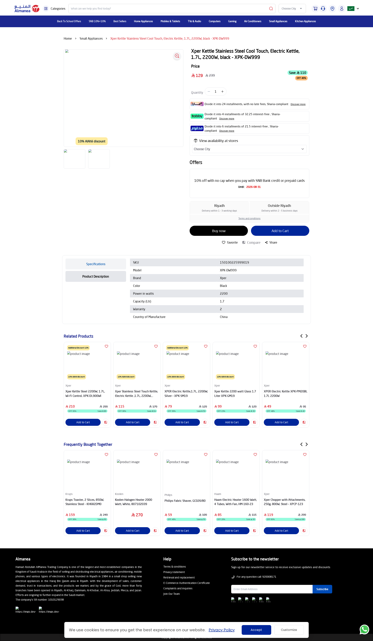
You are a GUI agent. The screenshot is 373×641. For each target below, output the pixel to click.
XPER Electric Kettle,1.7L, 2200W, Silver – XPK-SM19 (186, 393)
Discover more (298, 104)
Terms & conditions (174, 566)
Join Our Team (171, 593)
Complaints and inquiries (178, 588)
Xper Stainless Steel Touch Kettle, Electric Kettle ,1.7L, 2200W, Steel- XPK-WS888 (136, 393)
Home (68, 38)
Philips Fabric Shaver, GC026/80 (185, 500)
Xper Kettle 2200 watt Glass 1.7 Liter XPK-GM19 (235, 393)
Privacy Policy (222, 630)
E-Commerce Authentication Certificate (186, 582)
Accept (256, 630)
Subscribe (322, 589)
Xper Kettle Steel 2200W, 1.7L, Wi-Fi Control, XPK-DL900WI (85, 393)
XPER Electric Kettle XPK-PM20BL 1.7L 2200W (285, 393)
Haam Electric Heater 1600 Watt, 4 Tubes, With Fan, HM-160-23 (235, 502)
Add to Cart (280, 231)
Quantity (197, 92)
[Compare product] (105, 422)
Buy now (219, 231)
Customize (289, 630)
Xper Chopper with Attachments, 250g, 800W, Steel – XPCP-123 (284, 502)
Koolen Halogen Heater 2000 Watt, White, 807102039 (133, 502)
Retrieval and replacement (179, 577)
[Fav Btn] (106, 346)
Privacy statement (174, 572)
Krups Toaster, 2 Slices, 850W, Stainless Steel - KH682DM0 (84, 502)
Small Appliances (91, 38)
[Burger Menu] (46, 8)
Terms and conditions (249, 218)
